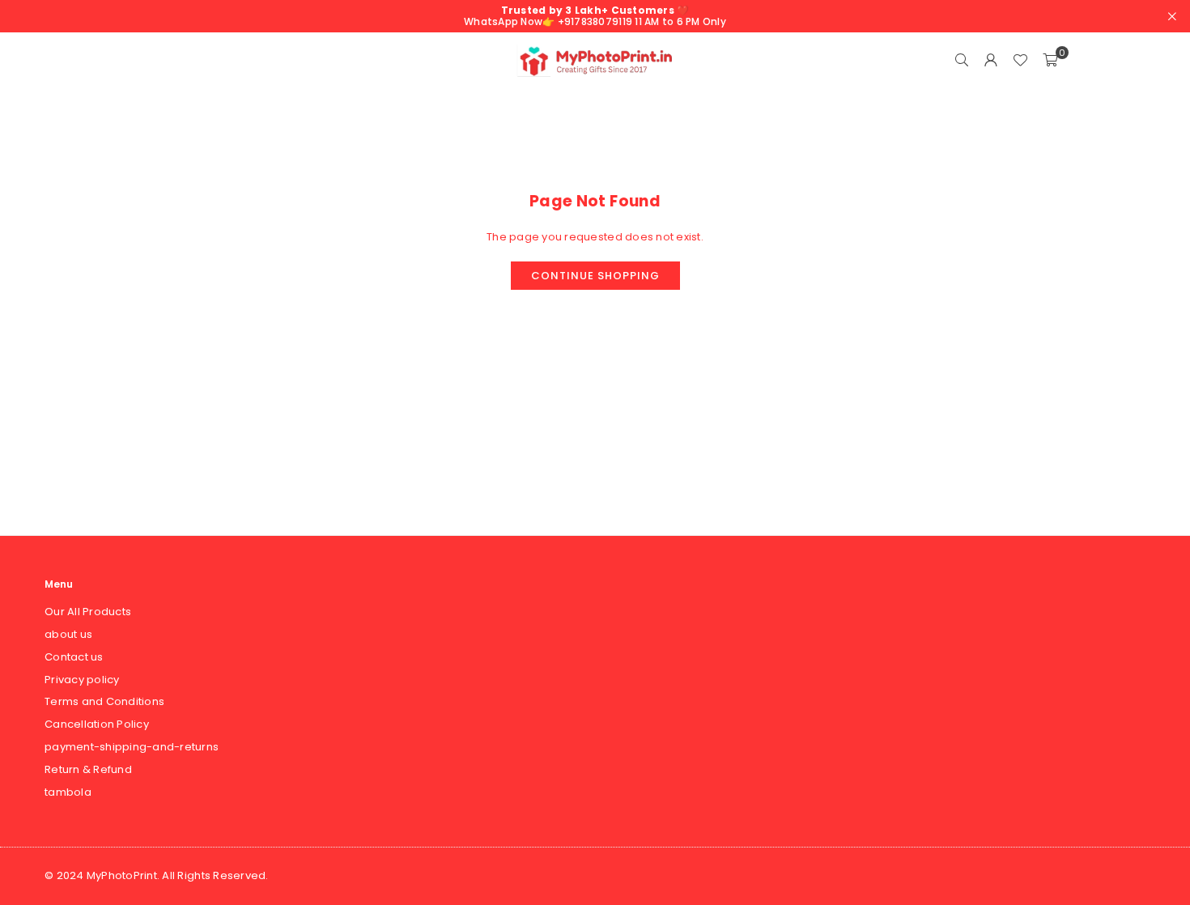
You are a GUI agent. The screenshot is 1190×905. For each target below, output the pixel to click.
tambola (68, 792)
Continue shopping (595, 275)
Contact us (74, 657)
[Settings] (990, 60)
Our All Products (88, 611)
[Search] (961, 60)
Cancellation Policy (97, 724)
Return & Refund (88, 769)
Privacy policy (82, 679)
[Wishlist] (1020, 60)
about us (68, 634)
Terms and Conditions (104, 701)
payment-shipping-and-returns (132, 746)
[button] (1050, 60)
